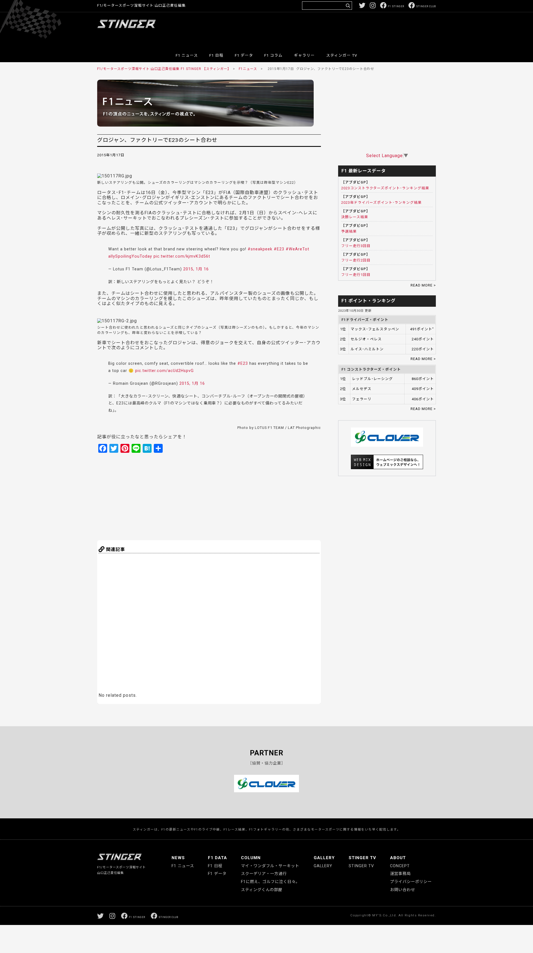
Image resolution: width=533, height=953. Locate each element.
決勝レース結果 (354, 217)
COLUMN (251, 857)
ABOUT (398, 857)
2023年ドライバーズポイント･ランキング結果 (381, 202)
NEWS (178, 857)
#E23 (279, 249)
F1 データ (244, 55)
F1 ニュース (187, 55)
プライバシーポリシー (411, 881)
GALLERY (324, 857)
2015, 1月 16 (196, 269)
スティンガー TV (341, 55)
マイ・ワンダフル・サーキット (270, 866)
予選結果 (349, 231)
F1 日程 (216, 55)
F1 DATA (217, 857)
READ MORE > (423, 285)
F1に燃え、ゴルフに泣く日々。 (270, 881)
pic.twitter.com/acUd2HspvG (164, 370)
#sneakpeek (260, 249)
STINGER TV (362, 857)
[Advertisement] (335, 28)
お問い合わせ (402, 889)
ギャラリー (304, 55)
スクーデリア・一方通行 (264, 873)
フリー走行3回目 (356, 246)
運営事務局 (400, 873)
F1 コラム (273, 55)
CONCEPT (400, 866)
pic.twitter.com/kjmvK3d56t (182, 256)
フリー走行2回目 (356, 260)
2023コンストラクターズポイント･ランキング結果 (385, 188)
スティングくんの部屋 (261, 889)
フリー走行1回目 (356, 275)
